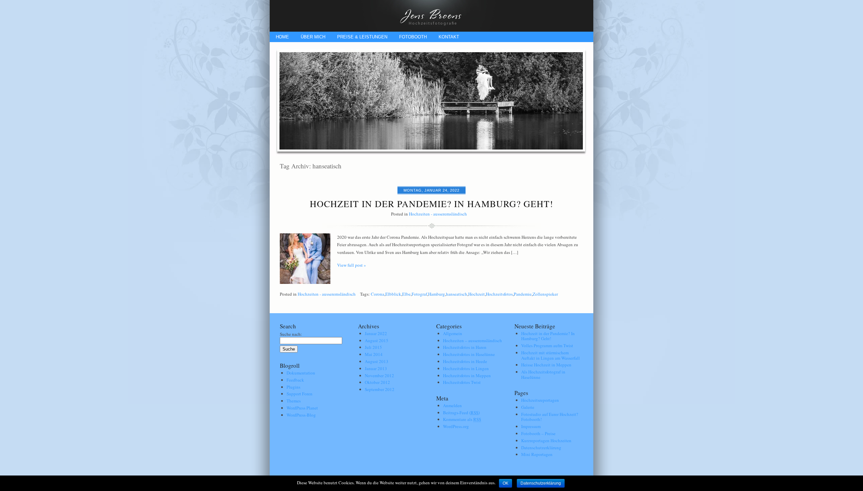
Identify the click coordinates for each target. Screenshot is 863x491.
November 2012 (379, 375)
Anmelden (452, 405)
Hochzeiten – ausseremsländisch (472, 340)
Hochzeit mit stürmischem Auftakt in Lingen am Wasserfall (550, 355)
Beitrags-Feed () (461, 413)
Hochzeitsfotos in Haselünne (469, 354)
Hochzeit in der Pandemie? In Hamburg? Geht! (431, 204)
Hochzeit (476, 294)
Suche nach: (291, 334)
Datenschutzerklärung (541, 448)
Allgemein (452, 333)
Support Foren (300, 394)
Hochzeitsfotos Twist (462, 382)
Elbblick (393, 294)
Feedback (295, 380)
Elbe (406, 294)
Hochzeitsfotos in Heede (465, 361)
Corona (377, 294)
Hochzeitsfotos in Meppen (467, 375)
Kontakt (449, 37)
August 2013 (376, 361)
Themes (294, 401)
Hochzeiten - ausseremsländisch (438, 214)
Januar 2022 (376, 333)
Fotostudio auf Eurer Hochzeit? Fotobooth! (549, 417)
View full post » (351, 265)
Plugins (293, 387)
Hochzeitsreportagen (540, 400)
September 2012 (379, 389)
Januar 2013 (376, 368)
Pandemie (523, 294)
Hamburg (436, 294)
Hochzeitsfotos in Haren (464, 347)
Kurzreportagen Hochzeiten (546, 440)
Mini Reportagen (537, 454)
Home (282, 37)
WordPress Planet (302, 408)
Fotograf (419, 294)
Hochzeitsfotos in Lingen (466, 368)
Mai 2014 (374, 354)
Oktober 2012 (377, 382)
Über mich (313, 37)
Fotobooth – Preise (538, 433)
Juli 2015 (373, 347)
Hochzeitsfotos (499, 294)
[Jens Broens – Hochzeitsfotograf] (431, 30)
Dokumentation (301, 373)
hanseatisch (456, 294)
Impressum (531, 426)
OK (505, 483)
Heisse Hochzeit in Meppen (546, 365)
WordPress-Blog (301, 415)
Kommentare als (462, 419)
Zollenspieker (545, 294)
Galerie (527, 407)
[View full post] (305, 258)
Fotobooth (413, 37)
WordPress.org (456, 426)
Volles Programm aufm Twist (547, 345)
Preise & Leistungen (362, 37)
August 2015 (376, 340)
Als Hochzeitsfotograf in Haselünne (543, 374)
